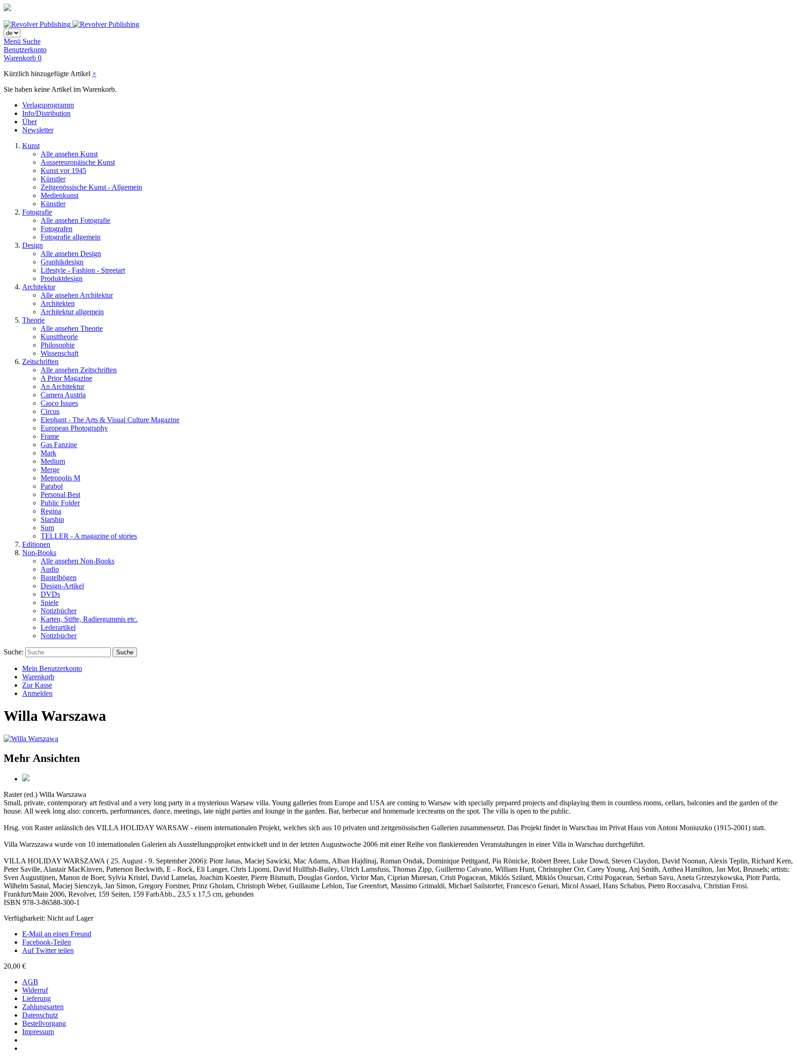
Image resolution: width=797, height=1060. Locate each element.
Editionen (36, 544)
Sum (47, 528)
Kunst (31, 146)
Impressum (38, 1032)
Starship (52, 519)
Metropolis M (60, 478)
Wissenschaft (59, 353)
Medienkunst (59, 195)
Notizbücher (59, 611)
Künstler (53, 179)
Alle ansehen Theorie (72, 328)
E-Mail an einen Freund (56, 934)
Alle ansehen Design (71, 254)
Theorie (33, 320)
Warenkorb (38, 677)
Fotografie (37, 212)
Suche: (14, 652)
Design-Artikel (62, 586)
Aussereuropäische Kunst (78, 162)
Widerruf (35, 990)
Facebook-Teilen (46, 942)
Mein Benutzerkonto (52, 668)
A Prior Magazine (66, 378)
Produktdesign (62, 278)
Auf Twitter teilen (48, 950)
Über (29, 122)
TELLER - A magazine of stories (89, 536)
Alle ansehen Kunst (69, 154)
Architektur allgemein (72, 312)
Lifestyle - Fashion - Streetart (83, 270)
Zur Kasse (37, 685)
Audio (50, 569)
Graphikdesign (62, 262)
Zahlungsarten (43, 1007)
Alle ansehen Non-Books (77, 561)
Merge (50, 469)
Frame (50, 436)
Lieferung (36, 998)
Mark (48, 453)
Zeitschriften (40, 361)
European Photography (74, 428)
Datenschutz (40, 1015)
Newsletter (38, 130)
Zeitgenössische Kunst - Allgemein (91, 187)
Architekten (58, 303)
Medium (53, 461)
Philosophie (58, 345)
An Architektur (62, 386)
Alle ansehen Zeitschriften (79, 370)
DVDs (50, 594)
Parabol (52, 486)
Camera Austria (63, 395)
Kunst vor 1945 (63, 170)
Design (32, 245)
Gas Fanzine (59, 445)
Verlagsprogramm (48, 105)
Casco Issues (59, 403)
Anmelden (37, 693)
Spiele (50, 602)
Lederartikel (58, 627)
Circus (50, 411)
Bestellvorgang (44, 1023)
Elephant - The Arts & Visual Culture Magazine (110, 420)
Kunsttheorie (59, 337)
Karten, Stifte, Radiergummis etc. (89, 619)
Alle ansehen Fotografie (75, 220)
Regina (51, 511)
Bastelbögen (59, 577)
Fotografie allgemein (71, 237)
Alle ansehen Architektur (77, 295)
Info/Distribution (46, 113)
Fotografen (56, 229)
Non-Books (39, 553)
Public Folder (60, 503)
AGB (30, 982)
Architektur (38, 287)
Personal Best (60, 494)
